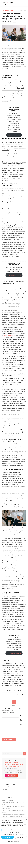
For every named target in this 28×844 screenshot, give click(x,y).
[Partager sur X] (11, 694)
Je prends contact (13, 135)
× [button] (26, 819)
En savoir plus (18, 827)
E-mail (21, 721)
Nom (21, 716)
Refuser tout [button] (20, 837)
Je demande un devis (13, 275)
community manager (9, 335)
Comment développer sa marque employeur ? (14, 814)
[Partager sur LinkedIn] (23, 694)
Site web (21, 724)
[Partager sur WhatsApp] (17, 694)
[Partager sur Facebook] (5, 694)
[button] (14, 841)
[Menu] (24, 3)
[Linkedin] (6, 789)
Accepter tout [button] (7, 837)
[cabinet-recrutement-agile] (11, 3)
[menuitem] (24, 3)
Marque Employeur (7, 800)
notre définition (16, 80)
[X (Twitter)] (3, 789)
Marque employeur (7, 10)
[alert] (14, 831)
